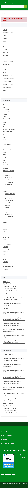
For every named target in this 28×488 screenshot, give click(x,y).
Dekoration (7, 186)
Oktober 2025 (6, 281)
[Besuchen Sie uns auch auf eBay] (2, 479)
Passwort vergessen (7, 75)
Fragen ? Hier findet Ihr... (8, 32)
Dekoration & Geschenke (8, 118)
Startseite (5, 38)
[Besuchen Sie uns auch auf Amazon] (13, 475)
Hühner (4, 154)
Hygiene (5, 127)
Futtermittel (7, 180)
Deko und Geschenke (7, 131)
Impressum (5, 52)
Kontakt (4, 35)
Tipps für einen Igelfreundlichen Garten (12, 284)
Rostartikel (5, 261)
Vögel (4, 231)
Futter (4, 107)
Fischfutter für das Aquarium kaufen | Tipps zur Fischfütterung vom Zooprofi (13, 313)
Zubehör (5, 116)
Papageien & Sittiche (7, 150)
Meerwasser (5, 191)
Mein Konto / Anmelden (8, 70)
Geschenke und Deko (7, 144)
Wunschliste (5, 93)
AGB (4, 58)
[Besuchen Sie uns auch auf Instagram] (9, 475)
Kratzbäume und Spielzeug (9, 129)
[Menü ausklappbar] (3, 3)
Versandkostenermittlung (8, 78)
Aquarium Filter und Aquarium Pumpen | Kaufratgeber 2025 (12, 304)
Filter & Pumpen (8, 177)
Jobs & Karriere (6, 49)
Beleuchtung (7, 175)
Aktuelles (5, 41)
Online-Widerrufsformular (8, 67)
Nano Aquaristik (6, 212)
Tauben (4, 152)
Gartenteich (5, 251)
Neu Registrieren (6, 73)
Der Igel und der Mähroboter (9, 288)
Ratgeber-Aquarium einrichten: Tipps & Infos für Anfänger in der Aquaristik (13, 336)
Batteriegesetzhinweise (8, 61)
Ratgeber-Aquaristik (8, 354)
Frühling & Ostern (6, 257)
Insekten (5, 229)
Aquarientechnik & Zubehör (11, 189)
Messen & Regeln (8, 184)
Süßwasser (5, 173)
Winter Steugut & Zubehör (9, 249)
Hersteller (5, 47)
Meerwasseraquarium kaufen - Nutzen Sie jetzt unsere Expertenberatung (13, 330)
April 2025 (5, 293)
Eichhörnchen (6, 224)
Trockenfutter (8, 112)
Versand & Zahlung (7, 81)
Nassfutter (7, 109)
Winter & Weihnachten (8, 266)
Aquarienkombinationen (10, 193)
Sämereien (5, 246)
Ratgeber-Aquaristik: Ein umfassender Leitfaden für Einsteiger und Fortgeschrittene (13, 341)
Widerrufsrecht (6, 64)
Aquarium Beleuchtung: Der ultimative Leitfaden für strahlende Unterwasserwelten (13, 298)
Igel (4, 227)
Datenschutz (6, 55)
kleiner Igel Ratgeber (8, 403)
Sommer (5, 264)
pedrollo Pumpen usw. (8, 242)
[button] (21, 3)
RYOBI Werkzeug (7, 244)
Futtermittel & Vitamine (10, 219)
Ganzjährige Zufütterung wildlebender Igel (12, 291)
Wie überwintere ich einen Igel (10, 286)
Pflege (4, 139)
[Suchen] (25, 6)
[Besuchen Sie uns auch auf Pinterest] (6, 475)
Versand (25, 483)
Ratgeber (5, 29)
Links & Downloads (7, 87)
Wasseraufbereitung (9, 182)
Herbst (4, 259)
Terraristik (5, 269)
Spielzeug (5, 114)
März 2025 (5, 308)
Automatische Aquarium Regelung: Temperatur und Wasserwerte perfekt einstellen (13, 318)
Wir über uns (5, 44)
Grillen (4, 239)
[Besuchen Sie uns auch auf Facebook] (2, 475)
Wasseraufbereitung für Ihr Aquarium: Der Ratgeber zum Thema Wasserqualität (12, 324)
